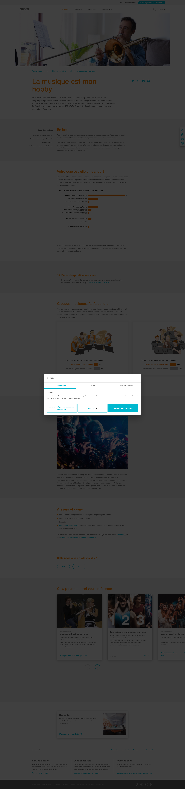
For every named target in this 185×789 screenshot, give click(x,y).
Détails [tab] (92, 385)
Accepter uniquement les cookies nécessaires (61, 408)
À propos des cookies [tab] (124, 385)
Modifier (91, 408)
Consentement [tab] (60, 385)
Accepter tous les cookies (123, 408)
